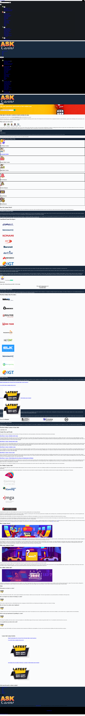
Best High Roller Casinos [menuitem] (8, 10)
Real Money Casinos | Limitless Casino (8, 447)
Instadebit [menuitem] (5, 24)
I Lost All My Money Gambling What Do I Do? (8, 385)
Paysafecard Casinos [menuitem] (7, 69)
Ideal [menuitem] (4, 77)
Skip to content (2, 0)
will (57, 520)
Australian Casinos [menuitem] (7, 30)
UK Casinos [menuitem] (6, 36)
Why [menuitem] (2, 54)
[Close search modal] (0, 1)
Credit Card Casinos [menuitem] (7, 20)
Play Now (11, 280)
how (53, 521)
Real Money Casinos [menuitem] (7, 60)
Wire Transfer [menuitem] (6, 18)
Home (2, 58)
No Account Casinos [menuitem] (7, 61)
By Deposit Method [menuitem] (7, 66)
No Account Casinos (4, 154)
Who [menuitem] (2, 53)
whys (28, 520)
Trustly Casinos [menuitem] (6, 16)
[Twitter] (1, 695)
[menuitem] (4, 7)
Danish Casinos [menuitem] (6, 85)
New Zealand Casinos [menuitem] (7, 84)
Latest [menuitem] (3, 691)
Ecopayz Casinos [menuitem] (6, 76)
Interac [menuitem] (5, 25)
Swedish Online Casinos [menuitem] (8, 35)
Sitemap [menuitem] (3, 693)
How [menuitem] (3, 52)
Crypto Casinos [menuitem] (6, 21)
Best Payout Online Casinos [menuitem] (8, 9)
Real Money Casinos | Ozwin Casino (7, 452)
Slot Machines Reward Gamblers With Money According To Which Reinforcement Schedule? (23, 662)
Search (1, 108)
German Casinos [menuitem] (6, 32)
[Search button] (10, 2)
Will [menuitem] (2, 55)
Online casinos (24, 538)
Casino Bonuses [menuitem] (6, 91)
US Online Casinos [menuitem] (7, 28)
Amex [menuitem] (5, 19)
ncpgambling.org (49, 710)
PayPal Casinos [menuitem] (6, 14)
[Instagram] (2, 695)
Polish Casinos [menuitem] (6, 34)
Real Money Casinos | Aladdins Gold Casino (9, 435)
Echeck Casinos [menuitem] (6, 22)
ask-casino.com (38, 705)
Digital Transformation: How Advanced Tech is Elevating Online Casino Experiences (14, 382)
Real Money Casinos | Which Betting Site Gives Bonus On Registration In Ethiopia (16, 458)
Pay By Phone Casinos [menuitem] (7, 15)
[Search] (14, 110)
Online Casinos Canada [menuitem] (7, 29)
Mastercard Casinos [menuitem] (7, 13)
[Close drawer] (0, 4)
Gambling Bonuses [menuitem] (7, 92)
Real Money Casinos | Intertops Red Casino (9, 441)
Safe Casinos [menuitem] (6, 8)
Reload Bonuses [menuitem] (6, 93)
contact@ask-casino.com (4, 713)
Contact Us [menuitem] (3, 692)
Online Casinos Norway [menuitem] (7, 33)
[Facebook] (0, 695)
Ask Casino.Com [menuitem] (4, 687)
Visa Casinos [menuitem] (6, 17)
